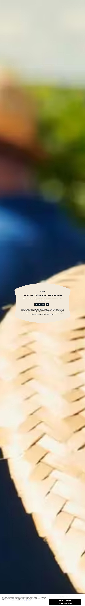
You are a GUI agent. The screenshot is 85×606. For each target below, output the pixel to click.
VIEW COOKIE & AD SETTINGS (65, 597)
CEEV (42, 314)
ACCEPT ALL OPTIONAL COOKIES (65, 603)
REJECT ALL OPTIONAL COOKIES (65, 600)
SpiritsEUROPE (35, 314)
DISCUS (39, 314)
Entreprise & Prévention (48, 314)
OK (47, 304)
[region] (42, 600)
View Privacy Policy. (27, 600)
